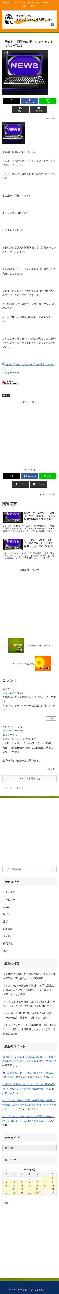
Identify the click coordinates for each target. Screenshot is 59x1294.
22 (45, 1189)
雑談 (7, 395)
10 (6, 1185)
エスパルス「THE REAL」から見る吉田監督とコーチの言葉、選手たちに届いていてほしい (28, 1015)
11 (14, 1185)
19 (22, 1189)
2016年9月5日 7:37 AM (12, 693)
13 (29, 1185)
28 (37, 1193)
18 (14, 1189)
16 (53, 1185)
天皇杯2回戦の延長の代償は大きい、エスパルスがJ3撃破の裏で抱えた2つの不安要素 (29, 976)
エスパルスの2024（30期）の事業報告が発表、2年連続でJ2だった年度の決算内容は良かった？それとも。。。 (29, 1104)
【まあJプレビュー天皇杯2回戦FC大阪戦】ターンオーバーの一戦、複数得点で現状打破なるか (29, 1003)
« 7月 (5, 1203)
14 (37, 1185)
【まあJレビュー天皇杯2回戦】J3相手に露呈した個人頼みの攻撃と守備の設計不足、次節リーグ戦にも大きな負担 (28, 990)
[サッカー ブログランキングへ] (10, 383)
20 (29, 1189)
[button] (20, 109)
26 (22, 1193)
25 (14, 1193)
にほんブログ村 (10, 373)
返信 (52, 718)
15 (45, 1185)
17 (6, 1189)
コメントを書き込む (29, 778)
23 (53, 1189)
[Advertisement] (29, 433)
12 (22, 1185)
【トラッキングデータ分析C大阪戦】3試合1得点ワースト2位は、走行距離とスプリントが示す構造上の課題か (29, 1029)
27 (29, 1193)
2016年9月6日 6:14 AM (12, 731)
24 (6, 1193)
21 (37, 1189)
